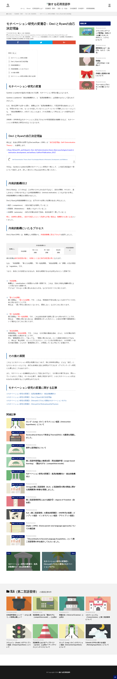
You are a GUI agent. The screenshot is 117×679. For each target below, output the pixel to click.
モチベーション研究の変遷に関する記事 (22, 76)
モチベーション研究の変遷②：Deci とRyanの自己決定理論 (55, 14)
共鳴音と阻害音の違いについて (103, 75)
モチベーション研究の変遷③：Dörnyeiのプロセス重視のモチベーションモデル (37, 401)
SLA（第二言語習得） (31, 14)
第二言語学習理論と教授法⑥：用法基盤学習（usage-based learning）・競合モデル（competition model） (50, 462)
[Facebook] (18, 42)
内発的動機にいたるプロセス (19, 69)
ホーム (23, 8)
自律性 (32, 38)
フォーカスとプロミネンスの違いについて (103, 87)
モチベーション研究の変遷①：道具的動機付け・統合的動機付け (32, 394)
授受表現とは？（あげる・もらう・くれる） (103, 50)
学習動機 (14, 38)
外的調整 (8, 38)
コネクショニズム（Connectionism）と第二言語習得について (98, 617)
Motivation (51, 35)
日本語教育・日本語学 (77, 8)
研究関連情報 (90, 8)
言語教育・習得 (50, 8)
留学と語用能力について (36, 448)
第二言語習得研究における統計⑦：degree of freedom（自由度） (50, 501)
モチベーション (36, 37)
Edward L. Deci (19, 35)
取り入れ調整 (53, 37)
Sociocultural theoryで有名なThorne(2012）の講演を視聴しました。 (51, 436)
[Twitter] (41, 42)
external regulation (30, 35)
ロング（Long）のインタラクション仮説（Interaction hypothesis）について (48, 422)
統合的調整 (20, 38)
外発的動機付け (69, 37)
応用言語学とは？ (37, 8)
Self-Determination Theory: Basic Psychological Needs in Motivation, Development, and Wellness (40, 159)
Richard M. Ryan (60, 35)
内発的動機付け (45, 37)
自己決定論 (26, 38)
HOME (10, 14)
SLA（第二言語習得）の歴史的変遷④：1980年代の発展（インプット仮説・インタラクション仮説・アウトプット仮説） (50, 514)
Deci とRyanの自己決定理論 (18, 61)
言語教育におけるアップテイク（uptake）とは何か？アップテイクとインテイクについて (44, 645)
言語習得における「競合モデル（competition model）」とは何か (45, 616)
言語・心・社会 (62, 8)
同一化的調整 (60, 37)
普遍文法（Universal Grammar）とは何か (71, 616)
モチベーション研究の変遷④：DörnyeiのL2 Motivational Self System (33, 404)
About (29, 8)
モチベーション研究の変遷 (18, 58)
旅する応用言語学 (64, 672)
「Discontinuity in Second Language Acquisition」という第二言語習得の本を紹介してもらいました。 (50, 540)
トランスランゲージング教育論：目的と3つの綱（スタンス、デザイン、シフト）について (103, 35)
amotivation (11, 35)
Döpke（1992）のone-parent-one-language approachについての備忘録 (51, 527)
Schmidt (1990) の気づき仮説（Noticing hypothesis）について (97, 644)
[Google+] (64, 42)
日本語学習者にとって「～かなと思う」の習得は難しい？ (18, 616)
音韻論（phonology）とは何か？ (102, 63)
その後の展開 (14, 72)
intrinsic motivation (42, 35)
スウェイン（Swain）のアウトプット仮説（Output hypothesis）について (18, 645)
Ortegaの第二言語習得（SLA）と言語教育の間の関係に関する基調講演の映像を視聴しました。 (51, 488)
